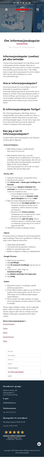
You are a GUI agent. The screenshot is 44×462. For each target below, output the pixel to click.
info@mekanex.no (9, 402)
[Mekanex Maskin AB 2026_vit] (14, 435)
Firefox (5, 328)
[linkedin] (39, 444)
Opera (5, 332)
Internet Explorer (9, 324)
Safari (5, 341)
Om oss (10, 351)
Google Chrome (8, 337)
